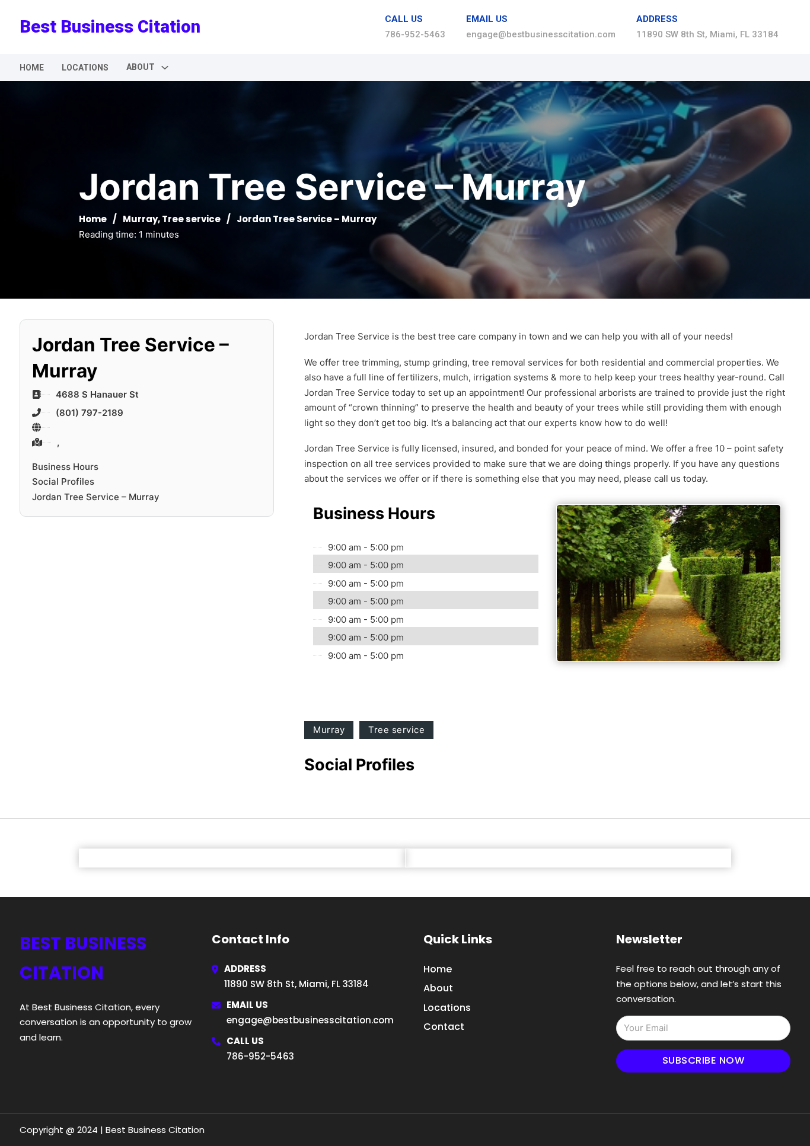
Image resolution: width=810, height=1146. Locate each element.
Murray (140, 219)
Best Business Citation (110, 27)
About (438, 988)
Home (32, 67)
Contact (443, 1026)
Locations (85, 67)
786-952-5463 (260, 1056)
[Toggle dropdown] (165, 67)
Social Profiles (63, 481)
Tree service (191, 219)
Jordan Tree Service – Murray (96, 496)
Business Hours (65, 466)
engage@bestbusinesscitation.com (310, 1020)
